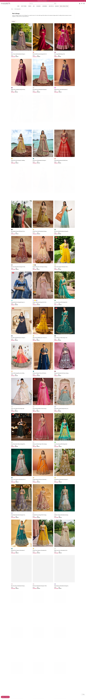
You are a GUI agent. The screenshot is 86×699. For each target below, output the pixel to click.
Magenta (55, 87)
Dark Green (55, 335)
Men (33, 6)
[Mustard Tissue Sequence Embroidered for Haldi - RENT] (43, 533)
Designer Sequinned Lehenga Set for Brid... (40, 302)
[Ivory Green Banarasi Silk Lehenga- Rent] (64, 285)
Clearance (57, 6)
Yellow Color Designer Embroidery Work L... (61, 266)
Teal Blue (11, 548)
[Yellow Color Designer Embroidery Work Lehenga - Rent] (64, 249)
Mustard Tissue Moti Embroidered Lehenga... (40, 231)
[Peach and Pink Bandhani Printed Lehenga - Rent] (43, 391)
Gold (35, 300)
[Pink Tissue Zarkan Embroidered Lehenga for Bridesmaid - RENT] (43, 675)
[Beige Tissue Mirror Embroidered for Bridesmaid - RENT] (64, 533)
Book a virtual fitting (64, 6)
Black (11, 229)
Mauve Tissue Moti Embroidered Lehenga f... (18, 54)
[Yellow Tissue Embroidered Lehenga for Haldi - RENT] (21, 639)
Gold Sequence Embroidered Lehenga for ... (61, 479)
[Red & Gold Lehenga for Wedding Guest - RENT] (43, 108)
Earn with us (51, 6)
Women (29, 6)
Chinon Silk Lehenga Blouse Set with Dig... (18, 373)
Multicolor (55, 513)
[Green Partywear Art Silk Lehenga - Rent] (64, 320)
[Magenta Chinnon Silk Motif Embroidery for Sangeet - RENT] (64, 72)
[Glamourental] (6, 3)
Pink (33, 406)
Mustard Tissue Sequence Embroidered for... (40, 550)
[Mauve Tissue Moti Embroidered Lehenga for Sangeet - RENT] (21, 37)
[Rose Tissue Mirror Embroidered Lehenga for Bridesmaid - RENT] (21, 568)
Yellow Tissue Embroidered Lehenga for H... (18, 656)
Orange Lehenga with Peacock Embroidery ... (40, 479)
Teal (33, 158)
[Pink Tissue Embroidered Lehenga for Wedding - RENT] (43, 568)
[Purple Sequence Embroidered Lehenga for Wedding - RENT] (64, 568)
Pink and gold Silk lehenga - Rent (59, 54)
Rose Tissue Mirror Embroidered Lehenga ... (18, 585)
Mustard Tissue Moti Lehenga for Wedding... (18, 160)
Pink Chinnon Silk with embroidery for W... (18, 196)
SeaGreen (55, 229)
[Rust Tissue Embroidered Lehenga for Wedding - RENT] (21, 249)
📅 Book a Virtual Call (5, 696)
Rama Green (11, 477)
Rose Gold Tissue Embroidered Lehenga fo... (40, 89)
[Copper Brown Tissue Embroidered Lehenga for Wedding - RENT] (64, 639)
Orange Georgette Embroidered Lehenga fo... (18, 621)
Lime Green (55, 442)
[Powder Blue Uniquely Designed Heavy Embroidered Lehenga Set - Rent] (64, 391)
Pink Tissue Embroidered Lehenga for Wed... (40, 585)
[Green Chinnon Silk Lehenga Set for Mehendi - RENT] (43, 179)
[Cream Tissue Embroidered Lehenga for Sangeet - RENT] (21, 675)
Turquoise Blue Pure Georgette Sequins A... (18, 302)
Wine (11, 87)
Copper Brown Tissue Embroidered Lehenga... (61, 656)
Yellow (55, 265)
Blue (55, 406)
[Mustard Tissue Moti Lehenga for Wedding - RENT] (21, 143)
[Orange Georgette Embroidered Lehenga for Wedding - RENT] (21, 604)
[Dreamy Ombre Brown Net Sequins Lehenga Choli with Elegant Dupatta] (43, 249)
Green (11, 124)
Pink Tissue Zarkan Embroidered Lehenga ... (40, 692)
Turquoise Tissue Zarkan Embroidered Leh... (61, 692)
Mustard (55, 124)
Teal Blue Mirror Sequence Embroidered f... (18, 550)
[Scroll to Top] (83, 692)
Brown (11, 265)
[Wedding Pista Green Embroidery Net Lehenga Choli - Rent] (21, 108)
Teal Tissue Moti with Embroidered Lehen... (39, 656)
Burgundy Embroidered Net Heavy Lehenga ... (61, 373)
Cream (11, 406)
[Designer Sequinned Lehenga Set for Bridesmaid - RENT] (43, 285)
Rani (11, 195)
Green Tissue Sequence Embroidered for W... (18, 479)
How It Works (23, 6)
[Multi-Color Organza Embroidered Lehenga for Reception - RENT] (64, 497)
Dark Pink (55, 52)
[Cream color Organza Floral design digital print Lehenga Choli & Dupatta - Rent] (21, 391)
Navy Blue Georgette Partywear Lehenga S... (18, 337)
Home (12, 9)
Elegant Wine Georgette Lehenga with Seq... (18, 89)
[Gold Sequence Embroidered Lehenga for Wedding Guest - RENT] (64, 462)
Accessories (44, 6)
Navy (11, 335)
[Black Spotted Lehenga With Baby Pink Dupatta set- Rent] (21, 214)
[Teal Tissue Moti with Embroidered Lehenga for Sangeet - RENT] (43, 639)
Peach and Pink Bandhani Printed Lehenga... (40, 408)
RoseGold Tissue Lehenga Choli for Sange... (40, 514)
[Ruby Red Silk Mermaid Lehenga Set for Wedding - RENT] (43, 37)
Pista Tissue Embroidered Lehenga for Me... (61, 621)
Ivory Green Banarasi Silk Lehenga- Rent (60, 302)
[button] (84, 3)
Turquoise (11, 300)
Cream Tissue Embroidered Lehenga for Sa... (18, 692)
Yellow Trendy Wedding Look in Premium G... (40, 337)
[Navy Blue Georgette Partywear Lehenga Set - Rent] (21, 320)
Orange (11, 371)
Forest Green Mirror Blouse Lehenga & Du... (18, 444)
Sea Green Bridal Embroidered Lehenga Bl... (61, 231)
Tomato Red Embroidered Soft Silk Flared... (61, 160)
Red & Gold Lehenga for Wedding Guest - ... (40, 125)
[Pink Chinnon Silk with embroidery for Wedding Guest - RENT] (21, 179)
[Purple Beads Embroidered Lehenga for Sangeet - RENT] (21, 497)
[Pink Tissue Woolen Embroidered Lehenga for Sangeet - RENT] (43, 604)
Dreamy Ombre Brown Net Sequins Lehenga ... (40, 266)
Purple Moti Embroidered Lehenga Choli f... (61, 196)
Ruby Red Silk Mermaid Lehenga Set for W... (40, 54)
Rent (18, 6)
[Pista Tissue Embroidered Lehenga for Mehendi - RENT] (64, 604)
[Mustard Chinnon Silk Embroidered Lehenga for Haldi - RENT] (64, 108)
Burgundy (55, 371)
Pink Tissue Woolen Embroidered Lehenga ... (40, 621)
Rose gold (33, 87)
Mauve (11, 52)
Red (33, 52)
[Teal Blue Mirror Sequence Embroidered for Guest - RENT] (21, 533)
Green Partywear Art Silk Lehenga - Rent (60, 337)
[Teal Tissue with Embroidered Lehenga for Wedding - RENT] (43, 143)
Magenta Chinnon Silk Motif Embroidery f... (61, 89)
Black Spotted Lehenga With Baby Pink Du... (18, 231)
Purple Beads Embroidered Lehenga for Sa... (18, 514)
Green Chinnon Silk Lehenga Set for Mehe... (40, 196)
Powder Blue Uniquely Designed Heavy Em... (61, 408)
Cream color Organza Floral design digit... (18, 408)
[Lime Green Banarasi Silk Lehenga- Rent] (64, 427)
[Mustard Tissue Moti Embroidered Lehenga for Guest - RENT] (43, 214)
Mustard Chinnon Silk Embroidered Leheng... (61, 125)
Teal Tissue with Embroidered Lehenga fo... (39, 160)
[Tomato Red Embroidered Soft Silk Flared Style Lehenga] (64, 143)
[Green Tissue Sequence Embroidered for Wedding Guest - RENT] (21, 462)
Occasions (38, 6)
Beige (55, 548)
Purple (55, 195)
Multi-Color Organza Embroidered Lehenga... (61, 514)
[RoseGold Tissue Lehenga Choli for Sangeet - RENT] (43, 497)
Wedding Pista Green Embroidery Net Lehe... (18, 125)
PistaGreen (55, 619)
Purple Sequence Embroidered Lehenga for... (61, 585)
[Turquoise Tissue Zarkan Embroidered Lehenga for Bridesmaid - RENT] (64, 675)
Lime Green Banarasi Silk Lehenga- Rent (60, 444)
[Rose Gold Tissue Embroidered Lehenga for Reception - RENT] (43, 72)
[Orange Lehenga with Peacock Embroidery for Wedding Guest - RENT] (43, 462)
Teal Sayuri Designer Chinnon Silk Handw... (40, 373)
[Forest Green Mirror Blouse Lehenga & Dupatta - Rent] (21, 427)
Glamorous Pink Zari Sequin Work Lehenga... (40, 444)
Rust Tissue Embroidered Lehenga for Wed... (18, 266)
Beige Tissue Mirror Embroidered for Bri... (61, 550)
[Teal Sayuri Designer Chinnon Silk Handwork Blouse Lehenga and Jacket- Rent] (43, 356)
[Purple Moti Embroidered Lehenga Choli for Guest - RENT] (64, 179)
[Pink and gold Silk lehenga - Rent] (64, 37)
